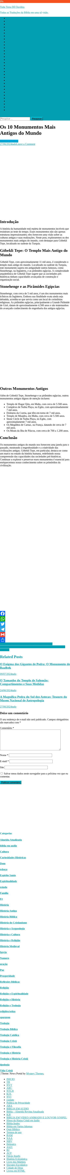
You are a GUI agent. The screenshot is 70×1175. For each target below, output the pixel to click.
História (4, 904)
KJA (9, 33)
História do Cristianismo (13, 922)
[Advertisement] (35, 181)
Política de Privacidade (18, 41)
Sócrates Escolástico (17, 104)
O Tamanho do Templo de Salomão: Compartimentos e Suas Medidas (24, 682)
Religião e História (10, 999)
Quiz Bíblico (13, 68)
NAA (9, 77)
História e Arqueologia (12, 928)
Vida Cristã (6, 1070)
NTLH (10, 30)
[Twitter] (35, 624)
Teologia (4, 1023)
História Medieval (10, 946)
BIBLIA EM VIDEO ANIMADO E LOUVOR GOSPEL (37, 56)
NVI (9, 36)
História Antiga (8, 910)
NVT (9, 24)
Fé (1, 899)
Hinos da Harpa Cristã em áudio (23, 59)
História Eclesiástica (17, 98)
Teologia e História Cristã (14, 1058)
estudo (3, 887)
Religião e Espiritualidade (14, 993)
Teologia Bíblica (9, 1029)
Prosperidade (7, 975)
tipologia (4, 1064)
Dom (2, 863)
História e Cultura (9, 141)
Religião (4, 987)
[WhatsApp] (35, 618)
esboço (3, 869)
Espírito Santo (8, 875)
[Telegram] (35, 629)
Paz (2, 970)
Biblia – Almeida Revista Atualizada (25, 50)
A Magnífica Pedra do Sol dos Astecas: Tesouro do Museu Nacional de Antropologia (33, 698)
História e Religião (10, 940)
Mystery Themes (34, 1073)
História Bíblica (8, 916)
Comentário (7, 728)
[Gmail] (35, 634)
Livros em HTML (16, 109)
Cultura (4, 851)
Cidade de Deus (15, 107)
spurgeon (5, 1017)
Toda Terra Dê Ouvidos (12, 7)
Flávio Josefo (13, 95)
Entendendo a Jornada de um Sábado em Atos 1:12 (26, 643)
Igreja (3, 952)
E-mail (4, 761)
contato (10, 38)
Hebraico (11, 83)
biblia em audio (8, 845)
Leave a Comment (25, 144)
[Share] (35, 639)
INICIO (11, 18)
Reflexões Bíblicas (10, 981)
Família (4, 893)
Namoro (4, 958)
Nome (4, 755)
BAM (10, 74)
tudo (14, 144)
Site (2, 767)
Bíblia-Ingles (13, 62)
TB (8, 21)
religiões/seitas (7, 1011)
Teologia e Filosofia (10, 1046)
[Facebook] (35, 613)
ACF (9, 92)
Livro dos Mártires (16, 101)
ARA (9, 44)
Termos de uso (14, 71)
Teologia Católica (9, 1035)
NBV (9, 80)
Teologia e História (10, 1052)
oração (3, 964)
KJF (9, 53)
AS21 (10, 86)
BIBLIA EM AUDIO (18, 47)
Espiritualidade (8, 881)
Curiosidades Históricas (13, 857)
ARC (9, 27)
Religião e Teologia (10, 1005)
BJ (8, 89)
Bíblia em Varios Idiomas (19, 65)
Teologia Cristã (8, 1041)
